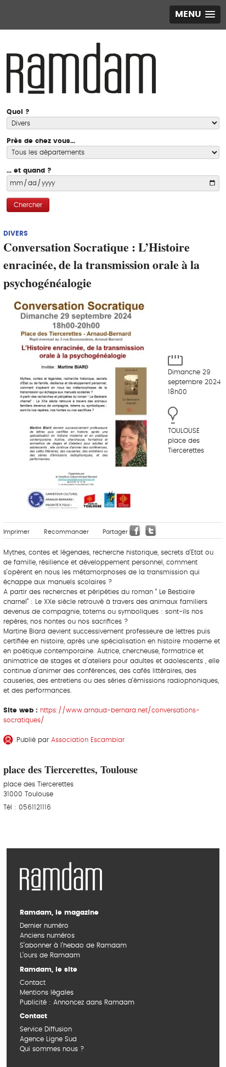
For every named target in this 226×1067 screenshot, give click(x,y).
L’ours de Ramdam (50, 955)
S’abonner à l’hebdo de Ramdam (73, 945)
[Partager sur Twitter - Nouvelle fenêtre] (150, 530)
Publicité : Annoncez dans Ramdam (77, 1002)
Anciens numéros (47, 935)
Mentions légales (47, 992)
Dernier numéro (44, 925)
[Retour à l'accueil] (61, 875)
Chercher (28, 205)
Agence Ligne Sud (48, 1039)
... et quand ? (29, 170)
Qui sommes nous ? (52, 1049)
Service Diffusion (46, 1029)
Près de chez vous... (41, 141)
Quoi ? (18, 112)
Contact (33, 982)
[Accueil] (81, 67)
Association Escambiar (88, 740)
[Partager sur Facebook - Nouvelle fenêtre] (134, 530)
